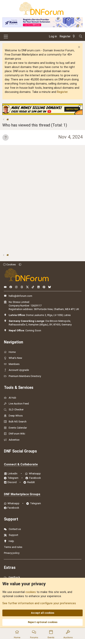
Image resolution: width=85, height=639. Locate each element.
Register (62, 92)
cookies (31, 592)
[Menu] (5, 37)
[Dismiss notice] (78, 47)
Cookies (11, 264)
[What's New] (74, 36)
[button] (20, 264)
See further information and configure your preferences (39, 603)
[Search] (80, 36)
